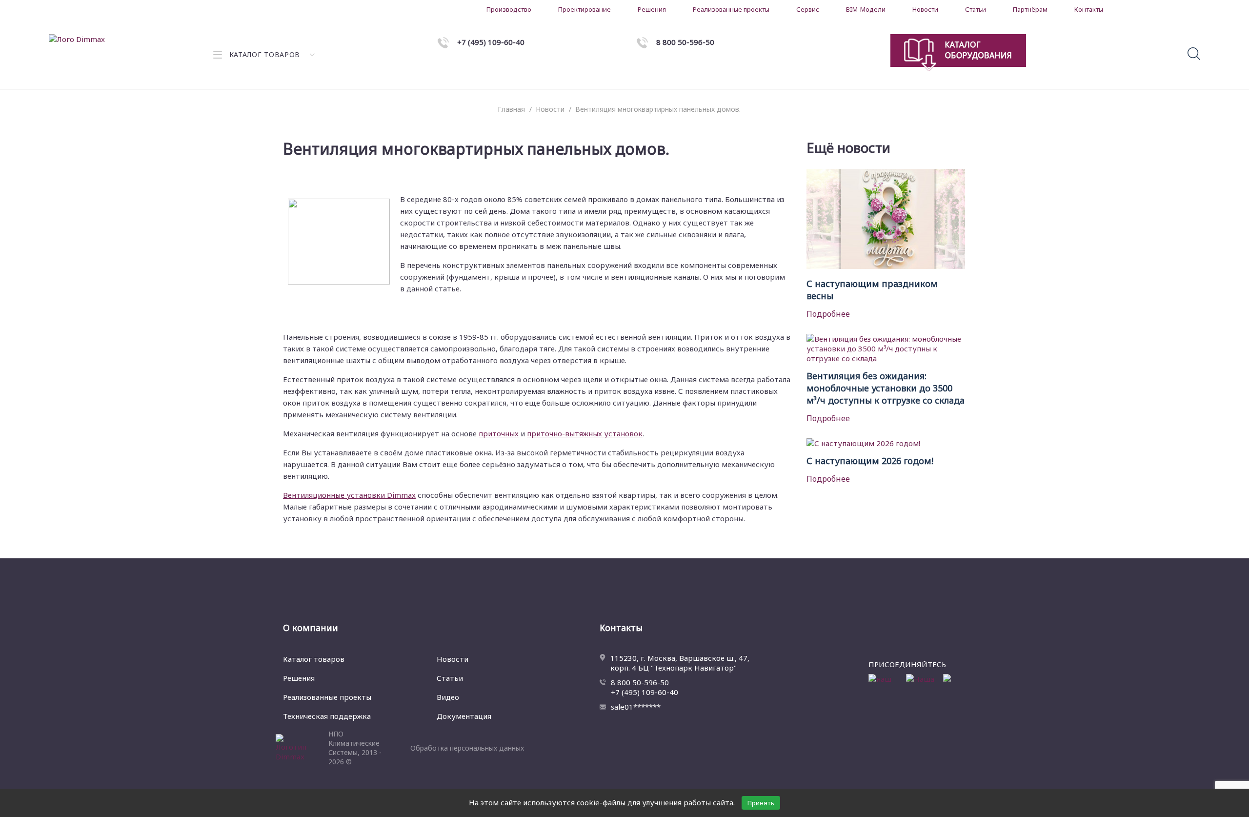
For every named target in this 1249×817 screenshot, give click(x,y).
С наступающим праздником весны (872, 290)
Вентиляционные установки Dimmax (349, 495)
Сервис (807, 9)
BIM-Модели (866, 9)
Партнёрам (1030, 9)
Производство (508, 9)
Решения (652, 9)
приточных (499, 433)
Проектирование (584, 9)
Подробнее (828, 313)
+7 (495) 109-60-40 (644, 692)
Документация (464, 716)
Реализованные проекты (731, 9)
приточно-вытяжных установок (585, 433)
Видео (448, 697)
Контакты (1088, 9)
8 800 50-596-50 (640, 682)
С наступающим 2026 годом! (869, 461)
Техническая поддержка (327, 716)
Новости (925, 9)
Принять (760, 802)
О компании (310, 627)
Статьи (975, 9)
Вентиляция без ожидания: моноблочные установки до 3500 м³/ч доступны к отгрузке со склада (885, 388)
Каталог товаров (313, 659)
